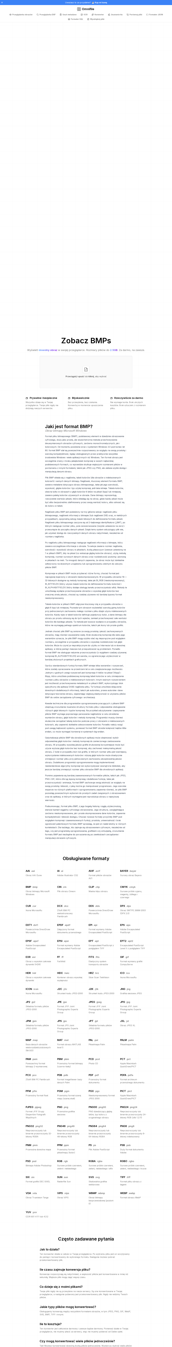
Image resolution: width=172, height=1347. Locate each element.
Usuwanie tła (117, 14)
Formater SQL (77, 19)
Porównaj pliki (136, 14)
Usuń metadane (70, 14)
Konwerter (99, 14)
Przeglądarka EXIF (48, 14)
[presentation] (86, 372)
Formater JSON (156, 14)
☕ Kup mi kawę (99, 2)
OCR (86, 14)
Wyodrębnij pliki (97, 19)
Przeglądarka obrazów (22, 14)
